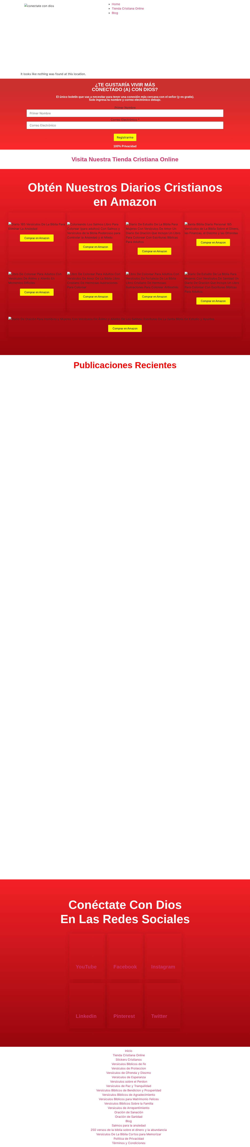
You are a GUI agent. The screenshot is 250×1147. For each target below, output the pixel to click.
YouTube (86, 967)
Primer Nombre (125, 107)
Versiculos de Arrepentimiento (129, 1108)
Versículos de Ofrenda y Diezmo (128, 1073)
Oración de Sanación (128, 1112)
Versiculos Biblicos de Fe (129, 1064)
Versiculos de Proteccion (128, 1068)
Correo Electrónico (125, 119)
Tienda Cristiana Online (128, 8)
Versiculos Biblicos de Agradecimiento (128, 1095)
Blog (115, 13)
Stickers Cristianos (129, 1059)
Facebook (125, 967)
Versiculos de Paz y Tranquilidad (128, 1086)
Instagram (163, 967)
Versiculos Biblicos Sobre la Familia (128, 1103)
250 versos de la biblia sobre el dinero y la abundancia (129, 1130)
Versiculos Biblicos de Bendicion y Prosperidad (128, 1090)
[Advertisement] (125, 44)
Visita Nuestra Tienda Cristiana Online (125, 159)
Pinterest (124, 1016)
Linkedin (86, 1016)
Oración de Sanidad (128, 1116)
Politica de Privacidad (129, 1138)
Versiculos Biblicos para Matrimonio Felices (129, 1099)
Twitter (159, 1016)
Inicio (128, 1051)
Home (116, 4)
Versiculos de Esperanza (129, 1077)
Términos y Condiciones (128, 1143)
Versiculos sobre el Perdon (128, 1081)
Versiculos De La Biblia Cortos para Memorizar (128, 1134)
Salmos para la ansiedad (129, 1125)
